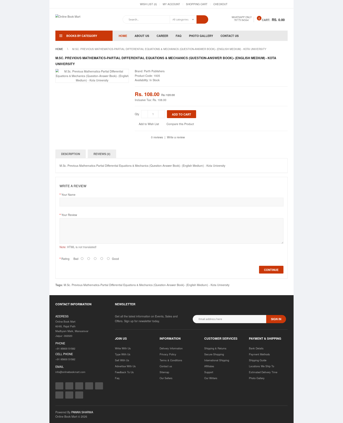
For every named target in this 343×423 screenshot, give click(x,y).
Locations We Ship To (261, 366)
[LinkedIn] (256, 4)
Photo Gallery (257, 378)
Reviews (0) (101, 154)
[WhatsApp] (284, 4)
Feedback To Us (124, 372)
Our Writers (210, 378)
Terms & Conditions (171, 360)
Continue (271, 270)
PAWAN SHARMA (82, 412)
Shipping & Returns (215, 348)
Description (70, 154)
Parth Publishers (154, 71)
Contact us (166, 366)
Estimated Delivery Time (263, 372)
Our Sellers (166, 378)
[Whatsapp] (79, 395)
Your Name (68, 195)
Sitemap (164, 372)
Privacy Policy (168, 354)
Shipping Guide (257, 360)
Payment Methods (259, 354)
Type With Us (122, 354)
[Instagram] (241, 4)
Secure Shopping (214, 354)
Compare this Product (180, 124)
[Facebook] (234, 4)
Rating (65, 259)
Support (208, 372)
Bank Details (256, 348)
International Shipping (216, 360)
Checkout (220, 4)
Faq (117, 378)
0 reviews (157, 137)
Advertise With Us (125, 366)
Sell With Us (122, 360)
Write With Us (123, 348)
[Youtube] (270, 4)
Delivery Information (171, 348)
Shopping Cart (196, 4)
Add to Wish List (149, 124)
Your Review (69, 215)
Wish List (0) (148, 4)
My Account (171, 4)
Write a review (176, 137)
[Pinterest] (277, 4)
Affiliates (209, 366)
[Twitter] (249, 4)
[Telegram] (263, 4)
